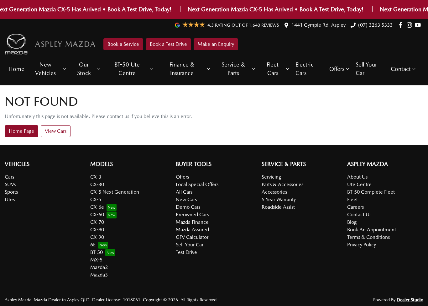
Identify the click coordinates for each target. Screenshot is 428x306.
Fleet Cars (273, 68)
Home (16, 69)
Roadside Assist (278, 207)
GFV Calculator (192, 237)
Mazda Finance (192, 222)
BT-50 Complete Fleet (371, 192)
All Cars (184, 192)
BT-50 (96, 252)
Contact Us (359, 214)
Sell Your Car (366, 68)
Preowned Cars (192, 214)
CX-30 (97, 184)
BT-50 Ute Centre (127, 68)
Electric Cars (304, 68)
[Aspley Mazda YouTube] (419, 25)
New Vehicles (45, 68)
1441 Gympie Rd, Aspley (318, 25)
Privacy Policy (361, 245)
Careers (355, 207)
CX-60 (97, 214)
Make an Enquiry (216, 44)
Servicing (271, 177)
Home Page (21, 131)
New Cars (186, 199)
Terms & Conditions (368, 237)
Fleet (352, 199)
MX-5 (96, 260)
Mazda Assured (192, 230)
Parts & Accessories (282, 184)
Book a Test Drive (168, 44)
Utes (10, 199)
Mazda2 (99, 267)
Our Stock (84, 68)
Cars (9, 177)
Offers (336, 69)
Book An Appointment (371, 230)
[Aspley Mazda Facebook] (402, 25)
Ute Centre (359, 184)
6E (93, 245)
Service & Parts (233, 68)
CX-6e (97, 207)
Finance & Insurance (182, 68)
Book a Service (123, 44)
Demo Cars (188, 207)
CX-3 (95, 177)
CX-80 (97, 230)
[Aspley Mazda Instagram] (410, 25)
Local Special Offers (197, 184)
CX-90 (97, 237)
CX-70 (97, 222)
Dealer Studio (410, 299)
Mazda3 (99, 275)
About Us (357, 177)
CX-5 (95, 199)
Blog (352, 222)
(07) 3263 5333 (375, 25)
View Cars (55, 131)
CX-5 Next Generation (114, 192)
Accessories (274, 192)
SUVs (10, 184)
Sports (11, 192)
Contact (401, 69)
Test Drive (186, 252)
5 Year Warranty (279, 199)
